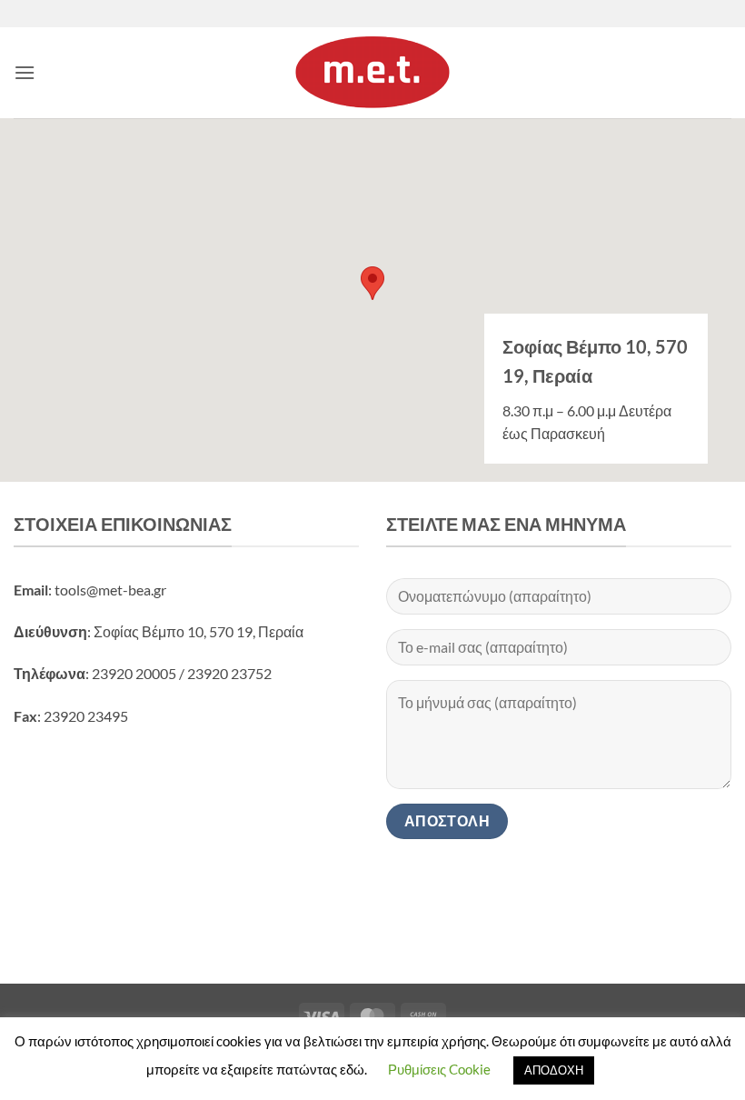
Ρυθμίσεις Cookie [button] (439, 1069)
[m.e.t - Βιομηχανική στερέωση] (372, 73)
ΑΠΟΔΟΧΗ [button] (553, 1070)
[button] (24, 72)
